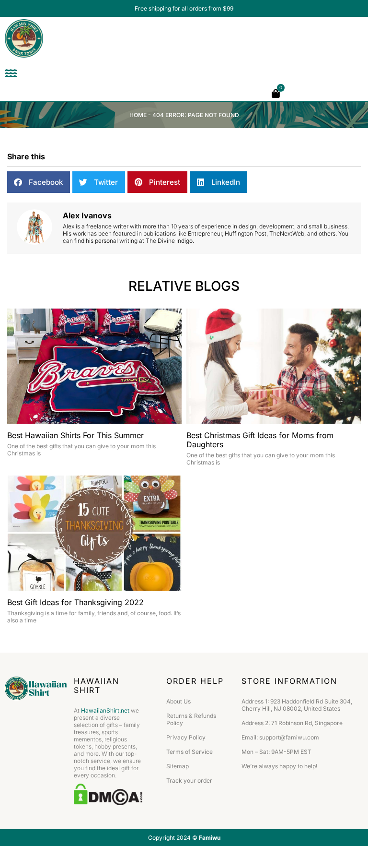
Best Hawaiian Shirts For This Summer (75, 435)
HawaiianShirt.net (105, 710)
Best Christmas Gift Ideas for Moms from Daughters (260, 439)
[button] (38, 182)
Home (138, 115)
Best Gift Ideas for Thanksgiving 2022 (75, 602)
